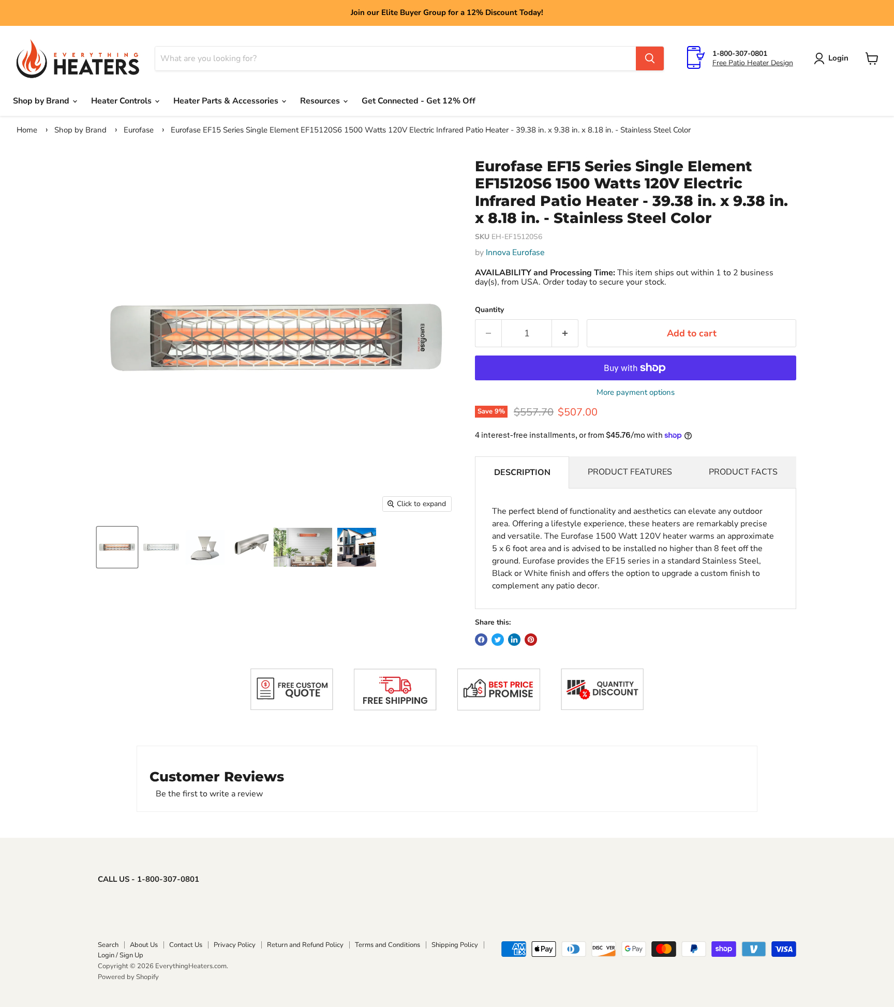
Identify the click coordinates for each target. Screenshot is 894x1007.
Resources (321, 101)
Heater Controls (122, 101)
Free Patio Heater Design (752, 63)
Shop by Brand (42, 101)
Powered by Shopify (128, 977)
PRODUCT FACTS (743, 472)
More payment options (636, 392)
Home (27, 130)
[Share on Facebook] (481, 639)
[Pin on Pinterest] (531, 639)
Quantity (489, 310)
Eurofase (139, 130)
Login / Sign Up (120, 955)
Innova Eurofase (515, 252)
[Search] (650, 58)
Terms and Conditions (387, 945)
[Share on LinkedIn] (514, 639)
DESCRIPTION (522, 472)
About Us (144, 945)
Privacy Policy (235, 945)
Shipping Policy (454, 945)
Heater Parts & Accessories (226, 101)
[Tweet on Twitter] (497, 639)
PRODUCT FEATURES (630, 472)
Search (108, 945)
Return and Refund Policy (305, 945)
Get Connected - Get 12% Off (418, 101)
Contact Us (185, 945)
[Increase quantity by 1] (565, 333)
